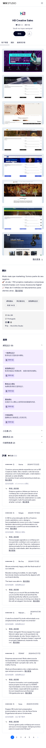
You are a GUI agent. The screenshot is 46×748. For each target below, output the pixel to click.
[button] (23, 60)
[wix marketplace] (9, 3)
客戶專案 (4, 42)
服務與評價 (21, 42)
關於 (12, 42)
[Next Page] (38, 737)
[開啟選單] (42, 3)
